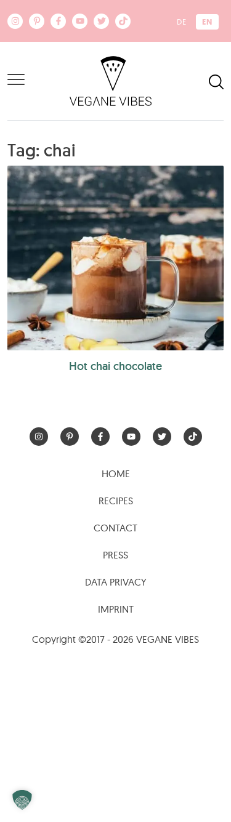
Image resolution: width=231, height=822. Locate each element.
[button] (22, 800)
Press (115, 555)
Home (116, 473)
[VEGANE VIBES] (111, 80)
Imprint (116, 609)
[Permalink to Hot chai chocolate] (115, 258)
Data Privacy (116, 582)
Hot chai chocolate (115, 366)
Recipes (116, 500)
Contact (115, 528)
